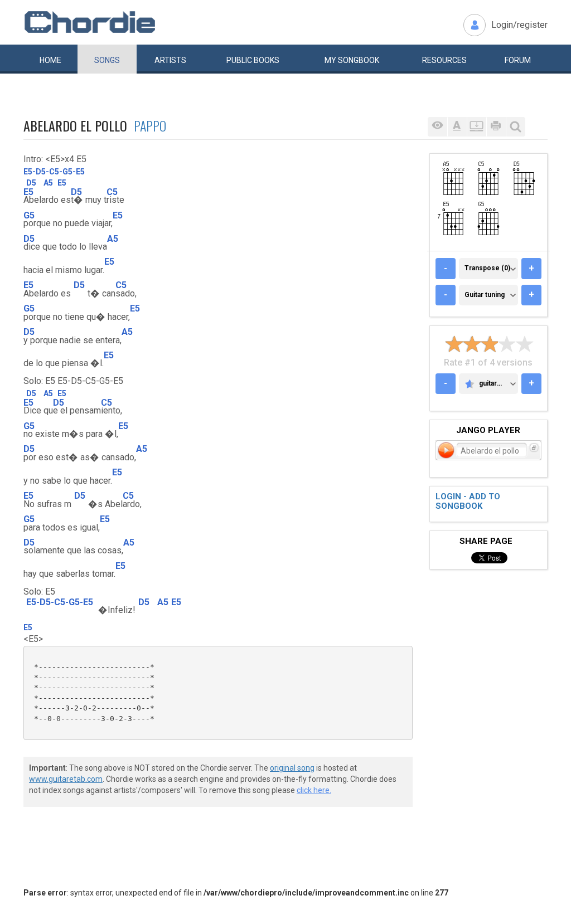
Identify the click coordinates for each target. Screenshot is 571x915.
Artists (170, 60)
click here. (314, 790)
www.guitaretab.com (66, 779)
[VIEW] (437, 127)
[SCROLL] (476, 127)
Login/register (519, 25)
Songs (107, 60)
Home (50, 60)
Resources (444, 60)
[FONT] (457, 127)
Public (252, 60)
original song (292, 767)
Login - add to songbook (467, 501)
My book (352, 60)
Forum (518, 60)
